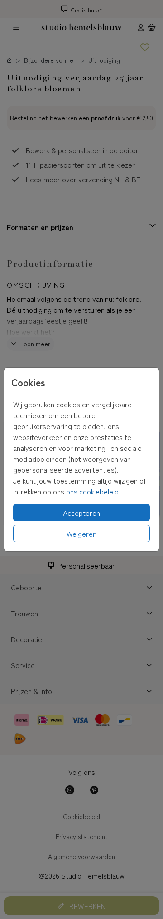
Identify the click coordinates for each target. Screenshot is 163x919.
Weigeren (81, 533)
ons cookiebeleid (92, 491)
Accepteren (81, 512)
